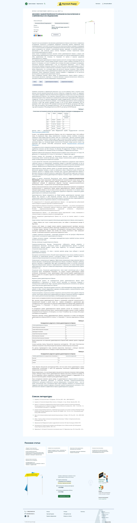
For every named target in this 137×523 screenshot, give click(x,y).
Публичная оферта (105, 517)
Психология (36, 27)
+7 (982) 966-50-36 (30, 511)
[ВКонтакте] (34, 35)
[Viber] (40, 35)
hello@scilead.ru (30, 513)
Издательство (40, 3)
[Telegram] (37, 35)
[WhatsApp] (41, 35)
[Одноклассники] (35, 35)
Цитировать (56, 34)
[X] (38, 35)
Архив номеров (32, 3)
